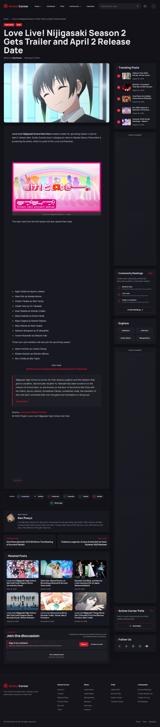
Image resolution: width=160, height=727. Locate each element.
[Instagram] (133, 646)
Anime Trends (116, 698)
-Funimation (22, 401)
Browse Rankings (144, 690)
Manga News (145, 338)
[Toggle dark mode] (146, 6)
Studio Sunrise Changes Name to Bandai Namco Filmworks (56, 369)
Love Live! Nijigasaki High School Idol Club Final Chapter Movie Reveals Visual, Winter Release (21, 615)
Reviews (87, 702)
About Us (60, 690)
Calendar (90, 6)
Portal (138, 722)
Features (87, 709)
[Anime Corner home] (16, 6)
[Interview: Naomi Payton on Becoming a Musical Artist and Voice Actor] (57, 569)
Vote (151, 611)
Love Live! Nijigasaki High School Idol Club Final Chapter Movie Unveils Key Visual (21, 583)
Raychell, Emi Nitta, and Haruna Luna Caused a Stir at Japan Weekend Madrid (88, 583)
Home (6, 19)
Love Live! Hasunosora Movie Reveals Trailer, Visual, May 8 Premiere (54, 615)
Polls (62, 6)
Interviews (88, 706)
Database (51, 6)
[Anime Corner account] (153, 6)
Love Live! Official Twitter (33, 412)
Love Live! (17, 480)
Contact (60, 694)
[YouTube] (140, 646)
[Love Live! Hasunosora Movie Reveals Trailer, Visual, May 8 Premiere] (57, 601)
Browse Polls (116, 694)
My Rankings (143, 702)
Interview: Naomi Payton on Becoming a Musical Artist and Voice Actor (54, 583)
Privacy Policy (62, 702)
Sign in (83, 644)
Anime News (9, 25)
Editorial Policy (63, 698)
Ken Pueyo (17, 58)
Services (60, 706)
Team (59, 709)
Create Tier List (144, 698)
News (19, 25)
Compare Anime (117, 702)
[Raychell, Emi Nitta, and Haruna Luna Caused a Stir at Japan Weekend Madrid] (90, 569)
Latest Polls (115, 690)
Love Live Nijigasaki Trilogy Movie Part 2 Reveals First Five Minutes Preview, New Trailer (89, 615)
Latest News (89, 690)
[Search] (138, 6)
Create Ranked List (145, 694)
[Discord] (146, 646)
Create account (97, 644)
